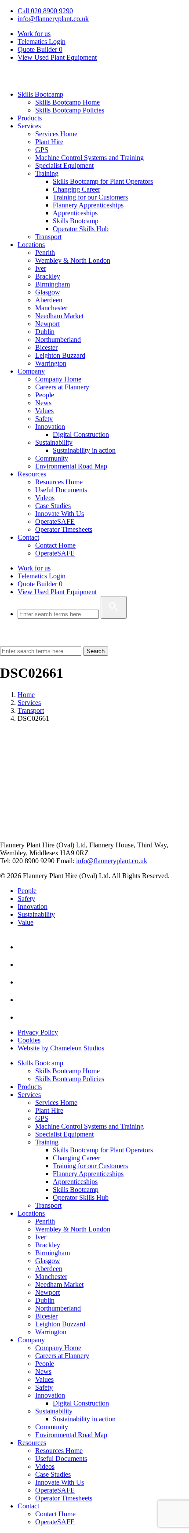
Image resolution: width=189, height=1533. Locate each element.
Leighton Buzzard (60, 355)
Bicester (46, 347)
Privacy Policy (38, 1032)
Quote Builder (40, 584)
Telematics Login (41, 41)
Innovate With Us (59, 513)
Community (51, 458)
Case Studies (53, 505)
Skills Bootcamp (40, 94)
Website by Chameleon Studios (61, 1048)
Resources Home (59, 482)
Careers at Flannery (62, 387)
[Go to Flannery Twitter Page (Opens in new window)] (25, 999)
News (43, 403)
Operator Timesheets (63, 529)
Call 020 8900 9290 (45, 11)
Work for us (34, 33)
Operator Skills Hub (81, 228)
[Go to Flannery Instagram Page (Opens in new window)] (25, 1017)
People (44, 395)
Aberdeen (48, 300)
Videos (45, 497)
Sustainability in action (84, 450)
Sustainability (54, 442)
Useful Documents (61, 490)
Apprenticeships (75, 213)
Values (44, 410)
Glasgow (47, 292)
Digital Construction (81, 434)
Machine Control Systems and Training (89, 157)
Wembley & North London (72, 260)
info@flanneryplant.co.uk (53, 18)
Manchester (51, 308)
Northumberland (58, 339)
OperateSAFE (55, 521)
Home (26, 694)
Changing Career (76, 189)
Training (46, 173)
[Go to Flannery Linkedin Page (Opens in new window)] (25, 947)
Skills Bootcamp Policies (69, 110)
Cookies (29, 1040)
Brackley (47, 276)
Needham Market (59, 316)
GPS (41, 149)
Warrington (50, 363)
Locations (31, 244)
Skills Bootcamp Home (67, 102)
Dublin (45, 331)
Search (96, 651)
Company (31, 371)
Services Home (56, 134)
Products (30, 118)
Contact (28, 537)
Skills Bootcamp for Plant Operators (103, 181)
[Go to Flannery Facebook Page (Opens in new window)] (25, 982)
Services (29, 126)
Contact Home (55, 545)
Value (25, 922)
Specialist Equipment (64, 165)
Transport (48, 236)
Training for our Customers (90, 197)
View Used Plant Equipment (57, 57)
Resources (32, 474)
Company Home (58, 379)
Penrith (45, 252)
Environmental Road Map (71, 466)
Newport (47, 323)
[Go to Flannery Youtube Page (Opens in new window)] (25, 964)
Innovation (50, 426)
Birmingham (52, 284)
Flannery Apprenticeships (88, 205)
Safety (44, 418)
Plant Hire (49, 141)
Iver (40, 268)
